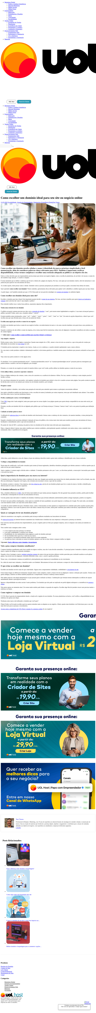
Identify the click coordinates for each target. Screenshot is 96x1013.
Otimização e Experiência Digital (43, 202)
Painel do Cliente (24, 101)
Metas (10, 15)
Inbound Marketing (14, 5)
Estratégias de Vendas (14, 22)
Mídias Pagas (12, 9)
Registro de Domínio (7, 966)
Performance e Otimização (16, 34)
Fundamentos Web (13, 32)
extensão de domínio (38, 311)
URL (5, 401)
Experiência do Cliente (15, 26)
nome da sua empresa (48, 299)
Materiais (7, 39)
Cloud (2, 975)
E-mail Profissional (6, 971)
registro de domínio (62, 292)
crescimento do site (72, 569)
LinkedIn (18, 827)
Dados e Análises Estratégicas (17, 4)
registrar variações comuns (29, 554)
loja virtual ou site (36, 484)
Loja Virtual (4, 970)
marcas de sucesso (8, 519)
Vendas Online (8, 21)
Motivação (11, 12)
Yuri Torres (56, 202)
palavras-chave (14, 415)
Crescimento (12, 17)
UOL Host (11, 101)
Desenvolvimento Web (11, 31)
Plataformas (11, 24)
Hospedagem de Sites (7, 973)
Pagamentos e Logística (15, 27)
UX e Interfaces (13, 36)
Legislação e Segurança (15, 29)
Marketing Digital (9, 2)
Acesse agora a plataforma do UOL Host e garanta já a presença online (22, 609)
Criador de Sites (5, 968)
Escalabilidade (12, 19)
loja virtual (21, 344)
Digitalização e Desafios (15, 14)
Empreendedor (8, 10)
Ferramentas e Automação (16, 37)
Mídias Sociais (12, 7)
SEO (19, 493)
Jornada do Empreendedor (25, 202)
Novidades (7, 990)
